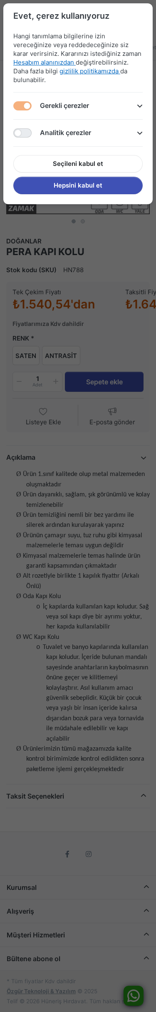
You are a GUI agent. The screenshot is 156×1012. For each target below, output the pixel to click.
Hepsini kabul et (78, 185)
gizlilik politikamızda (89, 71)
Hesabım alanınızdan (44, 62)
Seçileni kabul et (78, 164)
